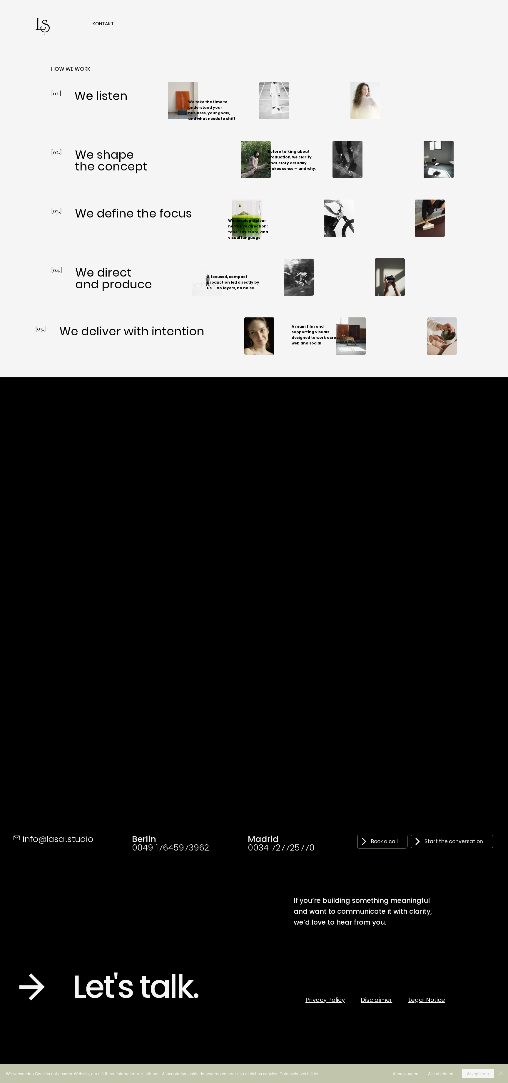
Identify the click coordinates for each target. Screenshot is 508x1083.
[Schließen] (500, 1073)
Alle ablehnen (440, 1074)
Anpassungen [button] (405, 1074)
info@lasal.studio (58, 839)
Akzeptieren (478, 1074)
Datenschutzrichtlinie (299, 1074)
